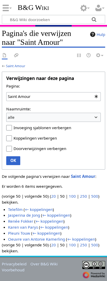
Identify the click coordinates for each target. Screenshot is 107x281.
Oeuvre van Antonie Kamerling (36, 239)
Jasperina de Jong (24, 215)
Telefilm (15, 209)
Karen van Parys (23, 227)
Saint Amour (15, 66)
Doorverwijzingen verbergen (40, 148)
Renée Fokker (20, 221)
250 (83, 196)
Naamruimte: (18, 108)
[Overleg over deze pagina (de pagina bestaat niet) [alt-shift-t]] (16, 56)
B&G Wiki (33, 7)
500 (94, 196)
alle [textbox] (11, 117)
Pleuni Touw (19, 233)
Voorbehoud (13, 269)
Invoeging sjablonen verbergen (42, 127)
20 (53, 196)
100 (72, 196)
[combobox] (53, 96)
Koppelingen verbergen (35, 138)
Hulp (101, 34)
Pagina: (13, 86)
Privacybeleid (14, 263)
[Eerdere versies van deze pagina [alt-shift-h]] (89, 56)
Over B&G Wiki (44, 263)
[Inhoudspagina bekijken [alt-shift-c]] (5, 56)
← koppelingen (39, 209)
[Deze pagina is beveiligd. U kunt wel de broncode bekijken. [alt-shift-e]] (79, 56)
